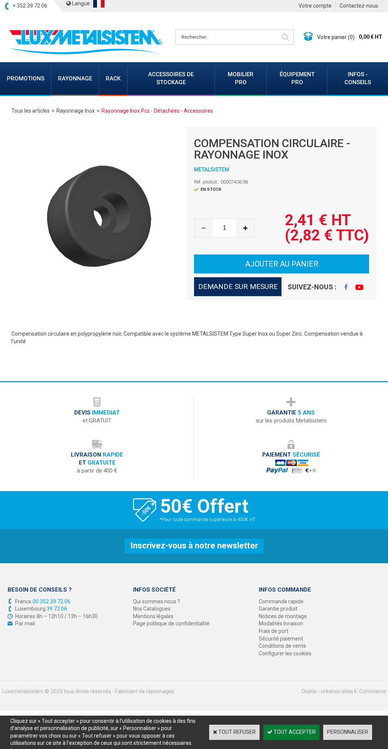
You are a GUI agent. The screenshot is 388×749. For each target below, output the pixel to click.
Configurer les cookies (285, 653)
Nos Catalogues (152, 609)
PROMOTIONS (25, 78)
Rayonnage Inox (75, 111)
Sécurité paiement (281, 639)
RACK (113, 78)
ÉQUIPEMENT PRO (297, 78)
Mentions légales (153, 616)
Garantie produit (278, 609)
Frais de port (273, 631)
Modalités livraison (281, 623)
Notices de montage (283, 616)
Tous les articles (30, 111)
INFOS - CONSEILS (357, 78)
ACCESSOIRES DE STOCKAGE (171, 78)
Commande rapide (281, 601)
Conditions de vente (282, 646)
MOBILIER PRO (240, 78)
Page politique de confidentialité (171, 623)
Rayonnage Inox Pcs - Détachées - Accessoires (157, 111)
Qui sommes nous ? (156, 601)
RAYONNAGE (75, 78)
